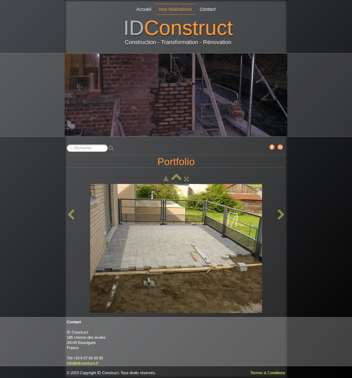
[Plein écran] (186, 179)
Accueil (143, 9)
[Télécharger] (166, 179)
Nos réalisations (175, 9)
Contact (208, 9)
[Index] (176, 179)
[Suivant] (281, 215)
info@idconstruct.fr (82, 363)
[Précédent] (71, 215)
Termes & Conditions (267, 373)
